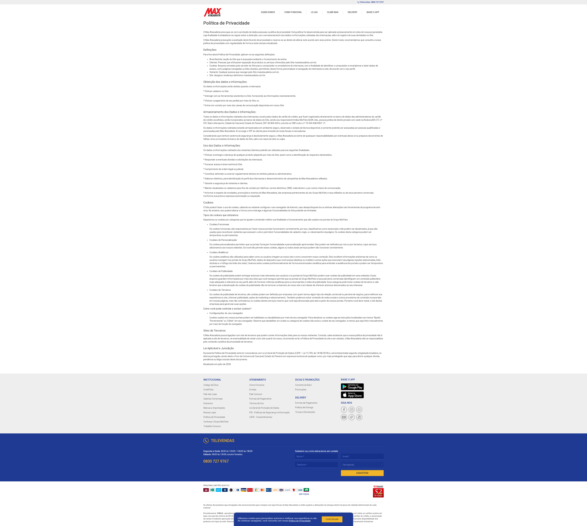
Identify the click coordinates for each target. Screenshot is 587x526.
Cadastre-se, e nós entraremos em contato (316, 451)
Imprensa (208, 403)
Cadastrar (362, 473)
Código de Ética (210, 385)
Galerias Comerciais (213, 399)
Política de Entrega (304, 407)
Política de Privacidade (300, 520)
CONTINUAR (332, 519)
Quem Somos (268, 12)
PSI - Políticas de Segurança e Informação (269, 412)
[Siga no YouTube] (344, 417)
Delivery (352, 12)
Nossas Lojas (209, 412)
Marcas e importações (214, 408)
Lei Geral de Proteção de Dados (264, 408)
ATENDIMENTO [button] (257, 379)
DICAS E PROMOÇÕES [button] (307, 379)
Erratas (252, 389)
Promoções (300, 389)
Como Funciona (293, 12)
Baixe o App (373, 12)
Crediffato (208, 389)
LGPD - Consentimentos (260, 417)
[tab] (224, 379)
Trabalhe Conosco (212, 426)
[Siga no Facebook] (344, 409)
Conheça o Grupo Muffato (216, 421)
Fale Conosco (255, 394)
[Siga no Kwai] (359, 417)
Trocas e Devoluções (305, 412)
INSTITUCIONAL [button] (212, 379)
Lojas (314, 12)
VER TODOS (304, 494)
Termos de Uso (256, 403)
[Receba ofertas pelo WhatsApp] (359, 409)
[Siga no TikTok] (351, 417)
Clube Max (332, 12)
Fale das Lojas (210, 394)
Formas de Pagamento (260, 399)
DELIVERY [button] (300, 397)
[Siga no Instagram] (351, 409)
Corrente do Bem (303, 385)
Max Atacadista (212, 12)
